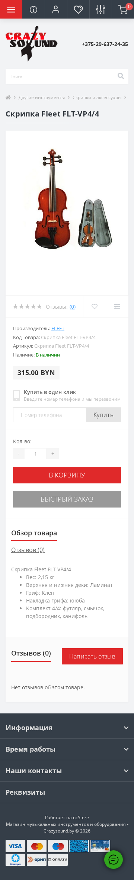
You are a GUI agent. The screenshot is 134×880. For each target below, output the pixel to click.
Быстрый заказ (67, 499)
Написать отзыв (92, 656)
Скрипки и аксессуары (97, 97)
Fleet (57, 328)
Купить (103, 415)
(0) (73, 306)
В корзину (67, 474)
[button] (56, 9)
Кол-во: (22, 441)
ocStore (81, 817)
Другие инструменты (42, 97)
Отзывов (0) (28, 550)
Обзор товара (34, 532)
